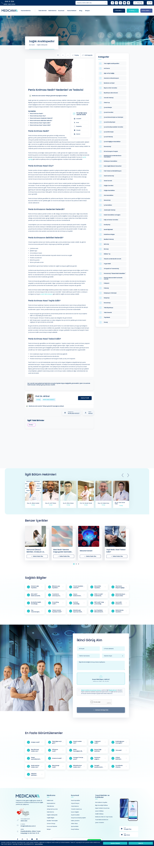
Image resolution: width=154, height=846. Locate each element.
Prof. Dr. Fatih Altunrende (101, 503)
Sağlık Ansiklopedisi (42, 45)
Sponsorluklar (74, 826)
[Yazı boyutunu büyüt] (63, 55)
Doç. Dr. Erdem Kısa (68, 503)
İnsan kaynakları (75, 800)
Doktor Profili (85, 398)
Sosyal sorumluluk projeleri (78, 818)
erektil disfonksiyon (46, 294)
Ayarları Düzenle (115, 843)
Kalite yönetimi (75, 820)
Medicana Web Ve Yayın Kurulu (104, 817)
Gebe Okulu (74, 823)
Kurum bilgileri (75, 812)
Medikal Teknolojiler (52, 820)
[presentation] (122, 475)
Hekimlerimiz (50, 812)
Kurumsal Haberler (52, 826)
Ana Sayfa (32, 45)
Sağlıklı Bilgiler (50, 818)
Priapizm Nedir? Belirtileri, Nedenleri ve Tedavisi (90, 550)
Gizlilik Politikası (99, 814)
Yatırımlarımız (75, 806)
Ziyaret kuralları (75, 815)
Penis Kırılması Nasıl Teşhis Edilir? (40, 123)
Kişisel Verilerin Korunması (102, 808)
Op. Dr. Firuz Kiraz (121, 503)
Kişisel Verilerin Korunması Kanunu (91, 690)
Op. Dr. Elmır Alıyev (33, 503)
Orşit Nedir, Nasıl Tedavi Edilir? (62, 550)
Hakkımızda (50, 800)
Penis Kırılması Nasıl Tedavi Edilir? (40, 125)
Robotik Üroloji (112, 551)
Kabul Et (140, 843)
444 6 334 (24, 821)
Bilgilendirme (112, 690)
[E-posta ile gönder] (58, 55)
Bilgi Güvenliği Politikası (101, 805)
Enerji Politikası (75, 829)
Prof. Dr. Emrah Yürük (51, 503)
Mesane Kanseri (33, 551)
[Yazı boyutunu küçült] (68, 55)
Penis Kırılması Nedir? (36, 113)
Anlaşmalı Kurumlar (52, 809)
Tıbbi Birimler (50, 806)
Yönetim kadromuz (76, 809)
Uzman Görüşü (51, 823)
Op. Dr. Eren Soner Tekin (84, 503)
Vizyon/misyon (75, 803)
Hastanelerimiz (51, 803)
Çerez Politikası (39, 844)
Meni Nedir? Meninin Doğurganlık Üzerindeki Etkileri (9, 550)
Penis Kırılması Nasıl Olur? (38, 116)
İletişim (49, 829)
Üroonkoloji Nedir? (140, 551)
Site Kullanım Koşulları (101, 802)
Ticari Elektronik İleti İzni (101, 819)
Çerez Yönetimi (99, 822)
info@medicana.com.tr (28, 826)
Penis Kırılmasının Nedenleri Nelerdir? (41, 118)
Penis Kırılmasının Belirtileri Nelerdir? (41, 120)
